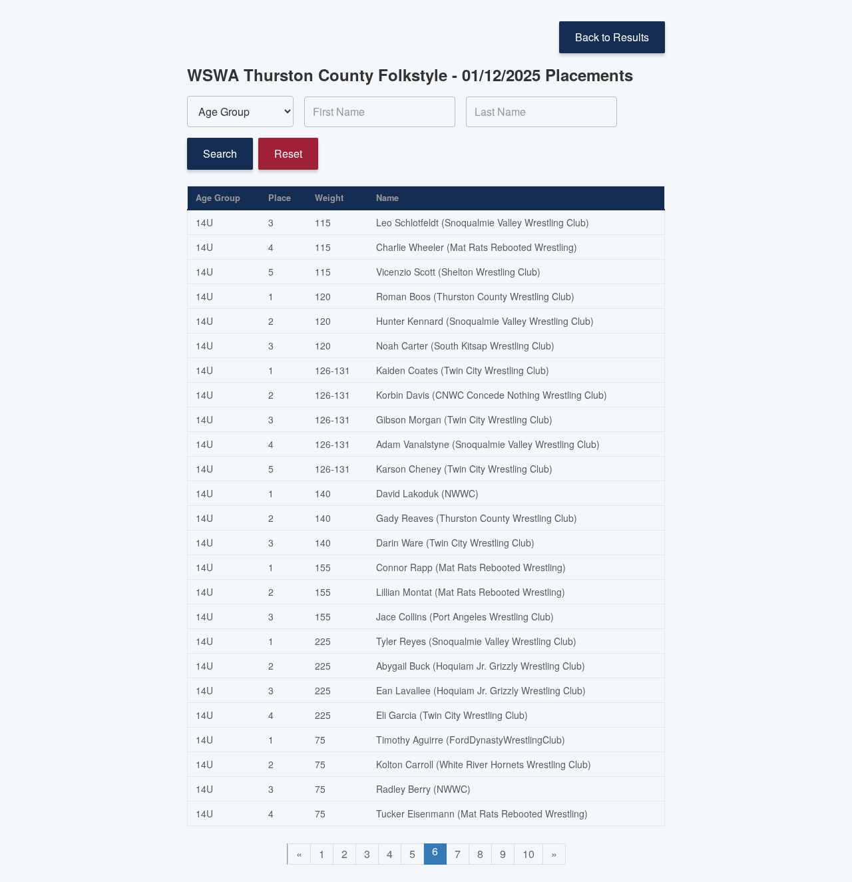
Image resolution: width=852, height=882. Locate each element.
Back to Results (612, 37)
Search (220, 153)
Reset (288, 153)
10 (528, 853)
